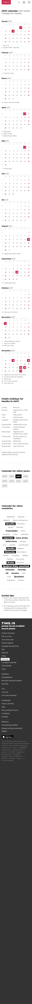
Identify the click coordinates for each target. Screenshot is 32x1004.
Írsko (23, 573)
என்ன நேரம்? (12, 758)
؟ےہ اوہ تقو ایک (21, 758)
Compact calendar (9, 662)
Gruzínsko (6, 534)
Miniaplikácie (7, 677)
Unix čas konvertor (9, 695)
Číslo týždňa (6, 666)
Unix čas (5, 692)
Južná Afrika (22, 538)
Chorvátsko (21, 524)
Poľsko (25, 556)
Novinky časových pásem (12, 681)
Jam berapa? (16, 754)
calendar (16, 12)
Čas (3, 649)
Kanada (23, 541)
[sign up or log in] (24, 3)
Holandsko (24, 534)
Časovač (5, 653)
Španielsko (19, 577)
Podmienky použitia (10, 725)
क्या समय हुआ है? (23, 748)
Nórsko (5, 555)
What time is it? (7, 748)
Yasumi (15, 452)
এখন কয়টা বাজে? (11, 752)
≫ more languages (8, 760)
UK (7, 573)
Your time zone (8, 640)
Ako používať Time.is (10, 710)
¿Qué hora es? (6, 750)
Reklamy (5, 722)
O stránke (5, 713)
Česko (9, 577)
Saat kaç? (5, 758)
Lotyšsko (12, 545)
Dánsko (10, 527)
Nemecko (10, 552)
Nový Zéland (21, 552)
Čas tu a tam (7, 636)
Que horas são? (6, 754)
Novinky (5, 684)
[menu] (29, 2)
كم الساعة (4, 752)
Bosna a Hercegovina (20, 520)
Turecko (22, 570)
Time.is (6, 2)
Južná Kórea (11, 541)
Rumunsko (20, 559)
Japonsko (8, 538)
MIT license (13, 454)
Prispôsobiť (6, 700)
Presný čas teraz (8, 633)
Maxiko (18, 13)
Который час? (21, 752)
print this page (21, 610)
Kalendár (5, 659)
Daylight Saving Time (10, 646)
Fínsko (23, 531)
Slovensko (20, 562)
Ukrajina (15, 573)
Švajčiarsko (11, 580)
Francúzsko (12, 531)
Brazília (10, 524)
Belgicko (6, 520)
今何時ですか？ (18, 756)
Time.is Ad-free (8, 704)
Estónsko (19, 527)
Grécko (15, 534)
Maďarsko (20, 548)
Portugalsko (15, 555)
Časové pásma (7, 643)
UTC (3, 689)
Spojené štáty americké (16, 566)
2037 (10, 21)
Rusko (10, 562)
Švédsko (21, 580)
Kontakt (5, 717)
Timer (4, 656)
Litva (4, 545)
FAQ (3, 707)
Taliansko (10, 570)
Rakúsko (10, 559)
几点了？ (15, 748)
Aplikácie (5, 674)
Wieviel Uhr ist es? (7, 756)
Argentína (11, 517)
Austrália (21, 517)
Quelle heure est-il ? (18, 750)
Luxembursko (23, 545)
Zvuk (4, 669)
